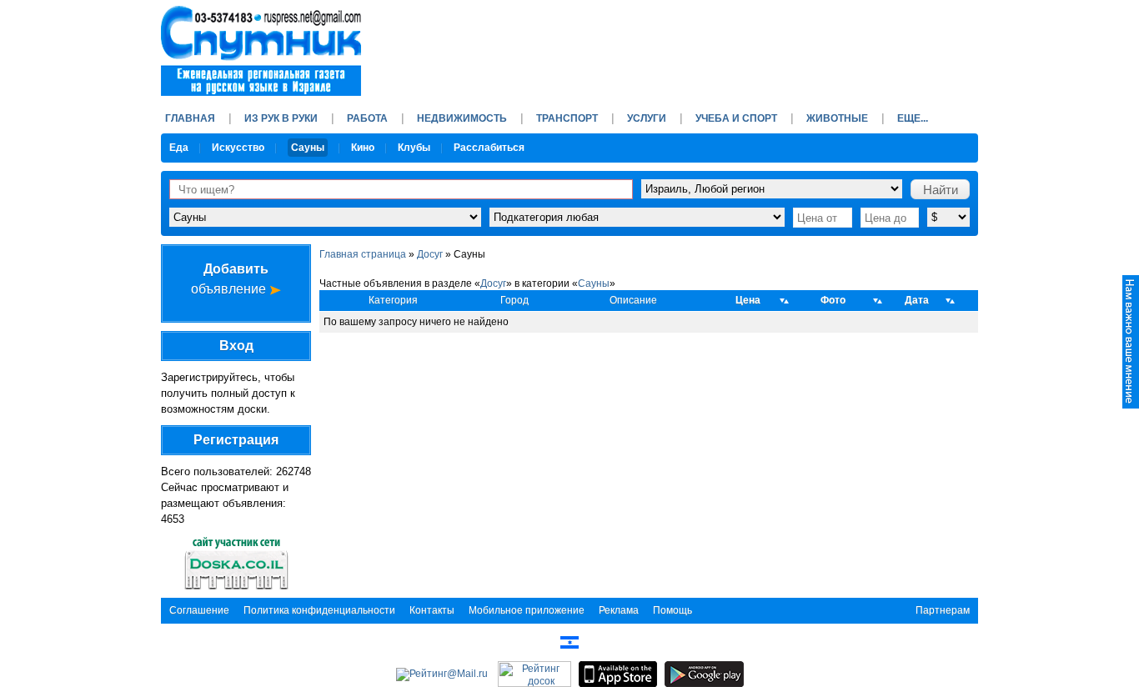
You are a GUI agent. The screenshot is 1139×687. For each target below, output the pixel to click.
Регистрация (235, 440)
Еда (178, 147)
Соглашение (199, 610)
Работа (367, 118)
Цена (747, 300)
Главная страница (362, 254)
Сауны (307, 147)
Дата (917, 300)
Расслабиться (489, 147)
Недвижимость (462, 118)
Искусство (238, 147)
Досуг (430, 254)
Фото (832, 300)
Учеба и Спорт (736, 118)
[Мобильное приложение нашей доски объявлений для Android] (704, 673)
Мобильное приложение (527, 610)
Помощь (672, 610)
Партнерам (943, 610)
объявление (230, 279)
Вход (236, 345)
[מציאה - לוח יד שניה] (569, 642)
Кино (362, 147)
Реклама (619, 610)
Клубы (414, 147)
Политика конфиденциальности (319, 610)
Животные (837, 118)
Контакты (431, 610)
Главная (190, 118)
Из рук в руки (281, 118)
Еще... (912, 118)
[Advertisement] (674, 45)
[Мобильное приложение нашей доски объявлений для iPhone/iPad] (618, 673)
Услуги (646, 118)
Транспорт (567, 118)
